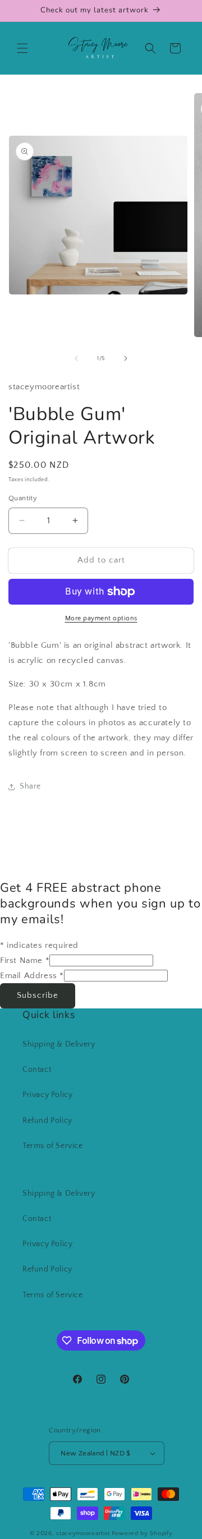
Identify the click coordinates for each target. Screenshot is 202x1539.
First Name (24, 960)
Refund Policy (47, 1120)
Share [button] (30, 786)
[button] (22, 48)
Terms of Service (52, 1145)
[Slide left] (76, 358)
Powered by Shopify (142, 1533)
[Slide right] (125, 358)
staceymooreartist (83, 1533)
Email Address (32, 975)
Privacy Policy (47, 1094)
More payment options (101, 618)
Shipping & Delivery (58, 1044)
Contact (36, 1069)
